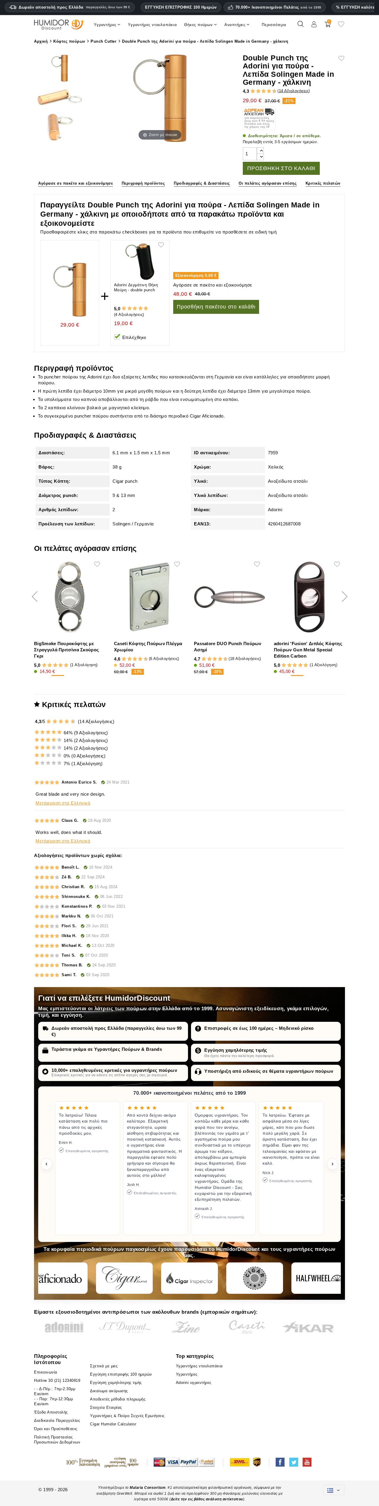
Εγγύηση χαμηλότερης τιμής (235, 1050)
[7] (137, 659)
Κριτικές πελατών (323, 183)
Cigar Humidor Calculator (113, 1424)
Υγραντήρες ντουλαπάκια (199, 1366)
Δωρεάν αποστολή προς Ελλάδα (74, 7)
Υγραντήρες (186, 1374)
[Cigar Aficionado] (59, 1278)
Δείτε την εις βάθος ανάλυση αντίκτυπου (207, 1499)
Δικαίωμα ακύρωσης (109, 1391)
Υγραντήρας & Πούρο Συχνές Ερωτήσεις (127, 1416)
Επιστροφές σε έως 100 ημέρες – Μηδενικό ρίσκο (259, 1028)
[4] (258, 91)
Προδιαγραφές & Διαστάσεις (202, 183)
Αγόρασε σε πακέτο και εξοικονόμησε (75, 183)
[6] (263, 91)
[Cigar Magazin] (254, 1278)
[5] (146, 308)
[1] (124, 308)
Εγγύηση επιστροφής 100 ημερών (121, 1374)
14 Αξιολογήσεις (294, 91)
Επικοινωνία (45, 1372)
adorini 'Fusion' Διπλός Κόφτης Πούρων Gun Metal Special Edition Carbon (308, 649)
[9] (70, 721)
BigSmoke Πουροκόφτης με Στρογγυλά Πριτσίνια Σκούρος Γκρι (66, 649)
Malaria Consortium (148, 1488)
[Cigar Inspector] (189, 1278)
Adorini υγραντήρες (193, 1382)
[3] (255, 91)
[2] (252, 91)
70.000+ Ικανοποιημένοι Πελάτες (278, 7)
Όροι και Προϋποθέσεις (55, 1429)
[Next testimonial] (332, 1164)
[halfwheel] (319, 1278)
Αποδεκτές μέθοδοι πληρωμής (117, 1399)
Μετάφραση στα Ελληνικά (63, 802)
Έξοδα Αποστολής (51, 1412)
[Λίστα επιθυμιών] (341, 26)
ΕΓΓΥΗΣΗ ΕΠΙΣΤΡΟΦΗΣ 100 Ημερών (181, 7)
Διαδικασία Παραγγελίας (57, 1420)
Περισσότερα (274, 25)
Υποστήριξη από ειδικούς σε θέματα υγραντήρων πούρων (268, 1071)
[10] (73, 721)
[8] (269, 91)
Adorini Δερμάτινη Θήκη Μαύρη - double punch (136, 287)
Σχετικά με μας (104, 1366)
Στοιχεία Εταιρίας (106, 1407)
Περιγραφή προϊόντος (143, 183)
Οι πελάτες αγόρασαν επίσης (268, 183)
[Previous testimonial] (46, 1164)
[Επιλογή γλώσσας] (333, 1490)
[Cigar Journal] (124, 1278)
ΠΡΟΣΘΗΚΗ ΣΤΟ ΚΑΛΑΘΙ (281, 168)
